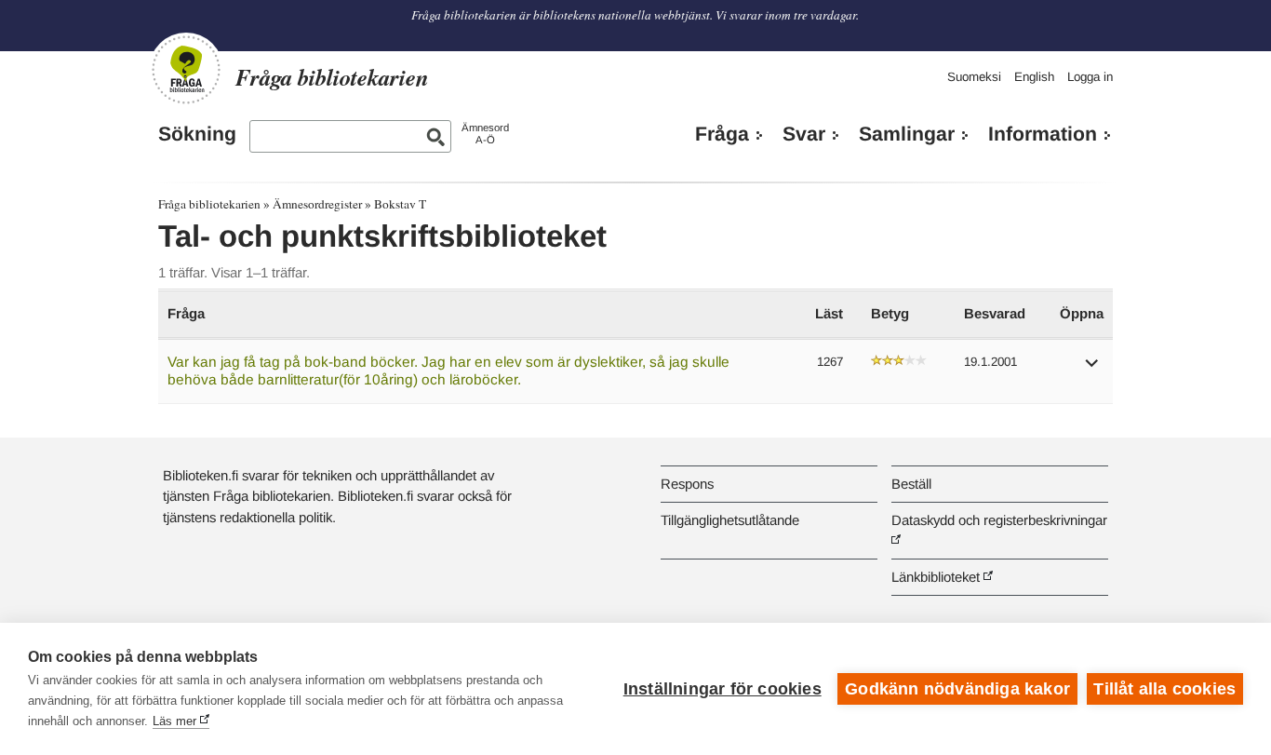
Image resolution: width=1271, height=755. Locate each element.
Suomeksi (974, 77)
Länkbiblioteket (935, 577)
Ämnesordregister (317, 203)
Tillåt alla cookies (1164, 689)
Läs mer (174, 721)
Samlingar (907, 134)
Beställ (911, 484)
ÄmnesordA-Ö (485, 133)
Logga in (1090, 77)
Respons (687, 484)
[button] (1092, 369)
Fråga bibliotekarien (209, 203)
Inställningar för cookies (722, 689)
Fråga (722, 134)
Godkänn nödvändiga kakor (957, 689)
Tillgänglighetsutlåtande (730, 520)
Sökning (197, 134)
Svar (804, 134)
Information (1042, 134)
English (1034, 77)
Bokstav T (400, 203)
